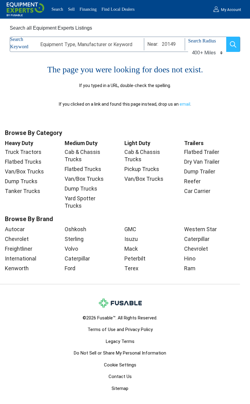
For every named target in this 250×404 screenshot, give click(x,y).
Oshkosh (75, 229)
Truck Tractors (23, 152)
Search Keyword (19, 43)
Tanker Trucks (22, 191)
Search (57, 9)
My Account (231, 10)
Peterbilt (134, 258)
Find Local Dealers (118, 9)
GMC (130, 229)
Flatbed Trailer (201, 152)
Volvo (71, 249)
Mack (131, 249)
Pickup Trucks (141, 169)
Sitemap (120, 388)
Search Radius (202, 40)
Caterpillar (77, 258)
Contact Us (120, 376)
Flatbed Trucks (23, 161)
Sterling (74, 239)
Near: (152, 44)
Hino (189, 258)
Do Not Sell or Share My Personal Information (120, 353)
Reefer (192, 181)
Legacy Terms (120, 341)
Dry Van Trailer (202, 161)
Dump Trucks (21, 181)
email (185, 104)
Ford (70, 268)
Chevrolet (17, 239)
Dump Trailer (199, 171)
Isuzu (131, 239)
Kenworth (17, 268)
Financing (88, 9)
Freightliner (18, 249)
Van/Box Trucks (24, 171)
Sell (71, 9)
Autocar (15, 229)
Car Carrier (197, 191)
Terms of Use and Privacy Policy (120, 329)
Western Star (200, 229)
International (20, 258)
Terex (131, 268)
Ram (189, 268)
